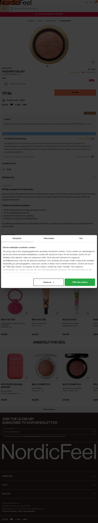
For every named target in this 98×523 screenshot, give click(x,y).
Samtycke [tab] (17, 238)
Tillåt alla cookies (80, 282)
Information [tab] (49, 238)
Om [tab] (81, 238)
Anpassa (47, 282)
